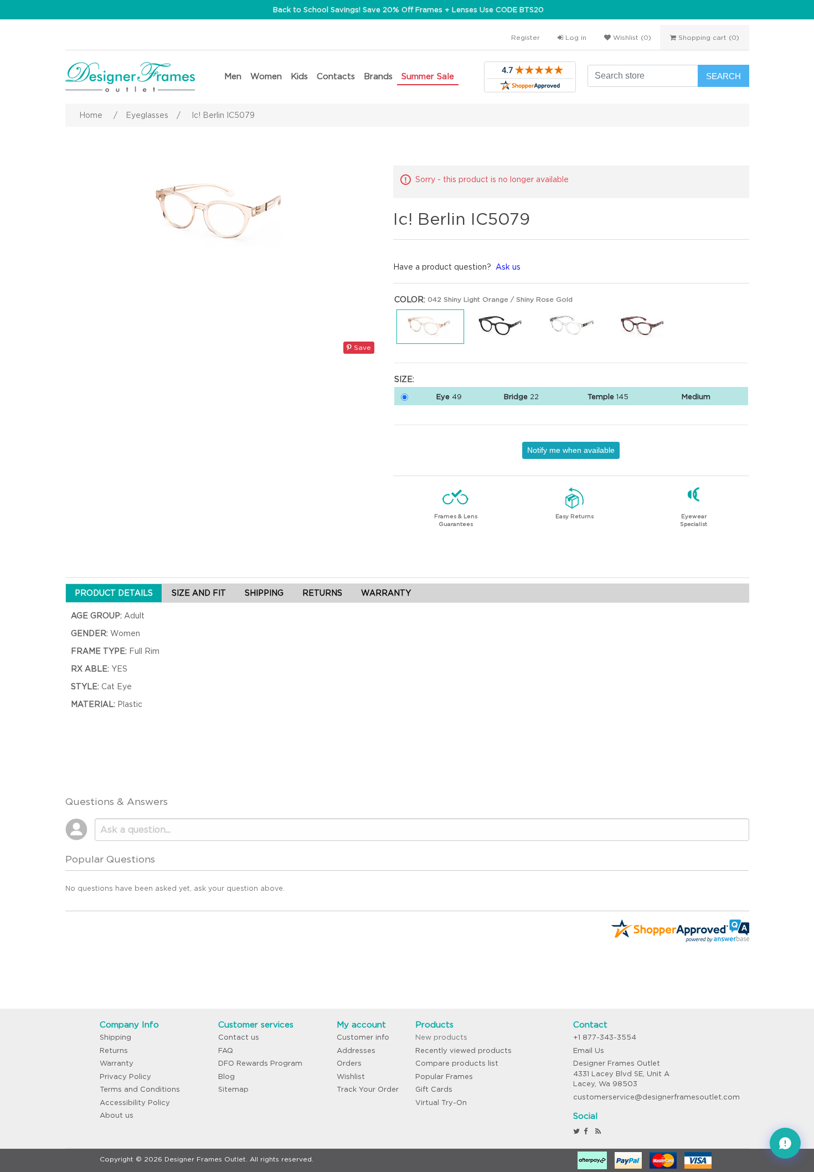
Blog (226, 1076)
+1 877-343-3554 (604, 1037)
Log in (574, 37)
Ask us (508, 266)
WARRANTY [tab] (386, 592)
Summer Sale (427, 76)
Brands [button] (378, 76)
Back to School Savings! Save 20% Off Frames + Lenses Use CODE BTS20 (408, 10)
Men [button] (232, 76)
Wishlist (351, 1076)
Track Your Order (368, 1089)
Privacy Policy (125, 1076)
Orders (349, 1063)
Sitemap (233, 1089)
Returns (114, 1050)
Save (361, 347)
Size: (404, 379)
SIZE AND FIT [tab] (199, 592)
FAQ (225, 1050)
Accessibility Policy (135, 1102)
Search (723, 76)
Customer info (363, 1037)
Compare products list (456, 1063)
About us (116, 1115)
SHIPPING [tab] (264, 592)
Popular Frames (444, 1076)
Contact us (238, 1037)
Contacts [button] (336, 76)
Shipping (115, 1037)
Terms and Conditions (140, 1089)
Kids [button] (299, 76)
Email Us (588, 1050)
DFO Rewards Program (260, 1063)
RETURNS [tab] (322, 592)
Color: (409, 299)
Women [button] (266, 76)
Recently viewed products (463, 1050)
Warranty (116, 1063)
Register (525, 37)
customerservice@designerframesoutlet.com (656, 1097)
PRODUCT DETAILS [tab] (114, 592)
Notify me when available (571, 450)
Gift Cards (433, 1089)
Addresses (356, 1050)
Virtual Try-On (441, 1102)
